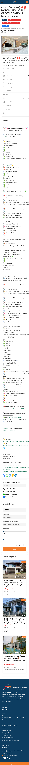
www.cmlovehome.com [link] (9, 450)
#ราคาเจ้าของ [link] (6, 430)
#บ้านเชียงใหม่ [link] (6, 467)
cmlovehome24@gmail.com (10, 755)
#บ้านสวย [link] (12, 467)
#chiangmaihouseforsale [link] (10, 471)
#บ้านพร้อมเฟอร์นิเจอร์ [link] (20, 467)
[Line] (7, 475)
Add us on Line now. (11, 494)
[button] (3, 45)
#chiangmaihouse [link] (22, 471)
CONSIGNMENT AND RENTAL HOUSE (13, 717)
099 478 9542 (6, 753)
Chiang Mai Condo (6, 733)
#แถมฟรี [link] (8, 165)
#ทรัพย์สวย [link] (5, 428)
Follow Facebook (10, 497)
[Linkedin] (15, 475)
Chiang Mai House (6, 735)
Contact (4, 720)
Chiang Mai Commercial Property (10, 740)
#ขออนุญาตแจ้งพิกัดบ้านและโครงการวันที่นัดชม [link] (14, 409)
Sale (3, 713)
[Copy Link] (13, 475)
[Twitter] (10, 475)
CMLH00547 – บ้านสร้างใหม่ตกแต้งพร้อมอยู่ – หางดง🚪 (14, 657)
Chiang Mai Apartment (8, 737)
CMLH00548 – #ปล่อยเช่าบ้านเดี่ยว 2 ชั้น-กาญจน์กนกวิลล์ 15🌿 (14, 620)
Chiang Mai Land (6, 730)
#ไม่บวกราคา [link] (13, 430)
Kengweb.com (18, 764)
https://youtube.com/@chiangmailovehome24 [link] (16, 441)
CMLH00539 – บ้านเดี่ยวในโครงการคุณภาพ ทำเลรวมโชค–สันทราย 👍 (13, 582)
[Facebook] (4, 475)
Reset (14, 549)
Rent (3, 715)
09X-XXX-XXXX (10, 489)
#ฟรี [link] (4, 137)
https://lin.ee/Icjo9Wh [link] (15, 417)
